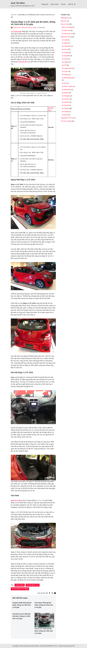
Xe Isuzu (65, 59)
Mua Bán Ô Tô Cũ (67, 118)
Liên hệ (70, 4)
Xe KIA (64, 65)
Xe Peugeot (66, 96)
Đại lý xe (64, 21)
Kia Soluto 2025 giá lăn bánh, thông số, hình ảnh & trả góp (44, 605)
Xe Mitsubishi (66, 89)
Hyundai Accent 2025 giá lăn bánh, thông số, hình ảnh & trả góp (21, 616)
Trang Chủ (13, 14)
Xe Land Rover (67, 68)
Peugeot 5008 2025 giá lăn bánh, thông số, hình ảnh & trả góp (21, 605)
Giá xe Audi (54, 4)
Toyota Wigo (19, 585)
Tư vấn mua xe (67, 33)
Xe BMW (65, 43)
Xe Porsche (66, 99)
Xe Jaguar (65, 62)
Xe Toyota (34, 27)
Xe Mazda (65, 74)
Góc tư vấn (64, 24)
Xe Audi (64, 40)
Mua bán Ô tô (26, 27)
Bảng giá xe (65, 18)
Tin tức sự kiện (66, 121)
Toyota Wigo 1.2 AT (32, 585)
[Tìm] (74, 4)
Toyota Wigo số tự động (20, 588)
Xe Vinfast (65, 111)
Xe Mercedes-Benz (68, 78)
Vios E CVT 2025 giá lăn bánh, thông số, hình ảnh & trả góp (44, 631)
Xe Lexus (65, 71)
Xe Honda (65, 52)
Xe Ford (64, 49)
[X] (52, 593)
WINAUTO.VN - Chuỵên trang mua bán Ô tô (61, 646)
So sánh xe (65, 30)
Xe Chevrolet (66, 46)
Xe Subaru (65, 102)
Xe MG (64, 83)
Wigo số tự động (16, 500)
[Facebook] (49, 593)
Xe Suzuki (65, 105)
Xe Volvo (65, 115)
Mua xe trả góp (67, 27)
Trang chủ (44, 4)
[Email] (55, 593)
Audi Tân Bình (23, 62)
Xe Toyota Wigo (16, 31)
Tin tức (63, 4)
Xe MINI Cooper (67, 86)
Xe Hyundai (66, 56)
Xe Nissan (65, 93)
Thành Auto (16, 27)
